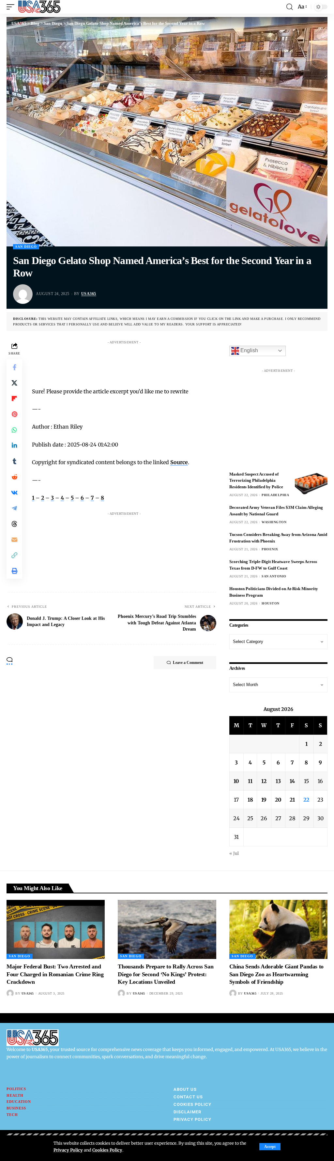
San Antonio (274, 576)
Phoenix (270, 549)
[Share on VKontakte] (14, 492)
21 (292, 799)
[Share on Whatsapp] (14, 430)
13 (278, 781)
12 (263, 781)
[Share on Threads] (14, 524)
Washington (274, 522)
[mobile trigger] (12, 7)
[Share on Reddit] (14, 477)
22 (306, 799)
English (248, 350)
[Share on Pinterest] (14, 414)
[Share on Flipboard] (14, 398)
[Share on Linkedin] (14, 445)
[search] (290, 6)
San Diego (26, 246)
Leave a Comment (188, 662)
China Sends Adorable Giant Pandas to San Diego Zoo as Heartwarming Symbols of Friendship (276, 974)
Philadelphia (275, 495)
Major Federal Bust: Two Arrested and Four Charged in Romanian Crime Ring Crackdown (55, 974)
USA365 (88, 294)
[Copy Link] (14, 555)
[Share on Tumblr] (14, 461)
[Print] (14, 571)
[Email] (14, 539)
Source (179, 462)
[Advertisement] (157, 362)
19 (263, 799)
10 (236, 781)
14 (292, 781)
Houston (271, 603)
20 (278, 799)
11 (250, 781)
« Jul (234, 853)
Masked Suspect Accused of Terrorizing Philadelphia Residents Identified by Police (256, 480)
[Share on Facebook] (14, 367)
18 (250, 799)
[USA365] (39, 7)
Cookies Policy (107, 1150)
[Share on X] (14, 383)
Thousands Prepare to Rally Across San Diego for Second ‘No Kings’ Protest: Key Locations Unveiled (165, 974)
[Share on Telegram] (14, 508)
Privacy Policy (68, 1150)
